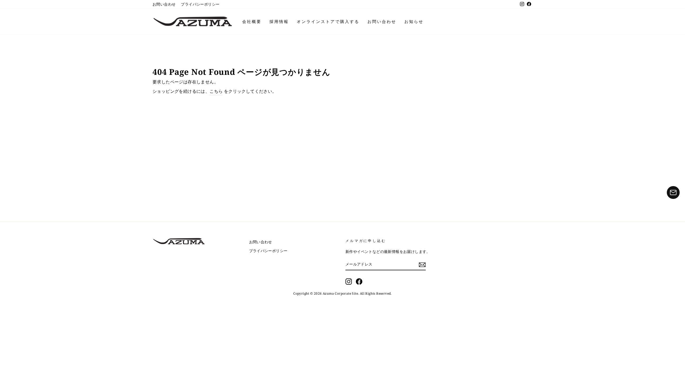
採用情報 (279, 21)
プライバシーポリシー (200, 4)
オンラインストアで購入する (328, 21)
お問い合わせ (164, 4)
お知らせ (414, 21)
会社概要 (251, 21)
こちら (216, 91)
